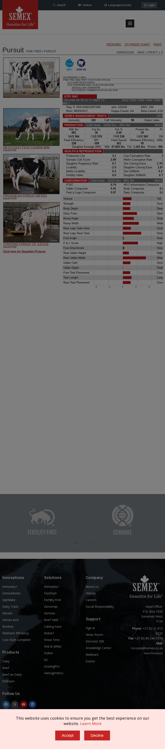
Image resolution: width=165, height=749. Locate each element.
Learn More (90, 723)
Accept (67, 735)
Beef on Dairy (12, 674)
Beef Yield (51, 620)
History (91, 593)
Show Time (52, 640)
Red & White (52, 646)
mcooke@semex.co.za (147, 648)
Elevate (7, 613)
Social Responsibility (100, 606)
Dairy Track (10, 606)
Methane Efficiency (15, 633)
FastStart (50, 593)
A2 (46, 660)
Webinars (92, 655)
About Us (92, 587)
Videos (86, 5)
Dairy (6, 661)
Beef (5, 668)
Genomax (51, 606)
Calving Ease (52, 626)
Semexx (49, 613)
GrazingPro (52, 666)
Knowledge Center (98, 648)
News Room (94, 635)
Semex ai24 (10, 620)
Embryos (8, 681)
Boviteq (7, 626)
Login (150, 5)
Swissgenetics (53, 673)
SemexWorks (11, 593)
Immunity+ (9, 587)
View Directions (153, 653)
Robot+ (49, 633)
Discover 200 (95, 641)
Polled (48, 653)
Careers (91, 600)
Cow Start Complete (16, 640)
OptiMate (8, 600)
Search (61, 5)
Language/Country (119, 5)
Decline (97, 735)
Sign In (90, 628)
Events (90, 661)
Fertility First (52, 600)
